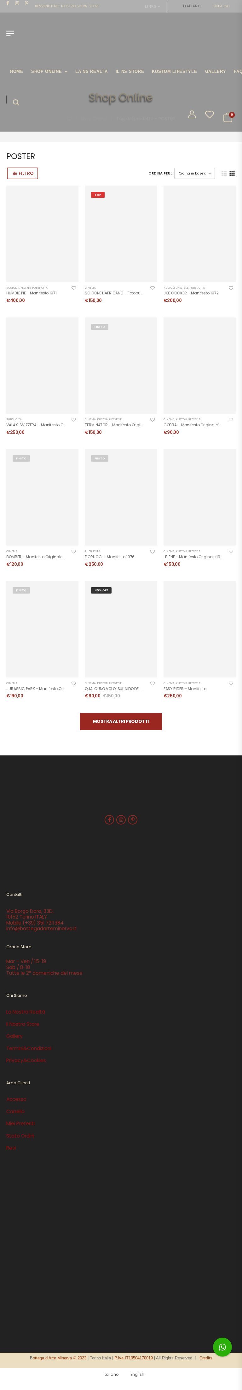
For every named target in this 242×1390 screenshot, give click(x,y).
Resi (11, 1148)
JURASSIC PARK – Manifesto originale (41, 688)
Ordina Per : (160, 173)
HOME (16, 71)
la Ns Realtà (91, 71)
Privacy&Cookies (26, 1060)
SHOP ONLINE (46, 71)
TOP (98, 195)
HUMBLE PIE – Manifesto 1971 (31, 293)
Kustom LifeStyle (174, 71)
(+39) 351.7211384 (43, 923)
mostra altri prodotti (121, 721)
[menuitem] (189, 6)
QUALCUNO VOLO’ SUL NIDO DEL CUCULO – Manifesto (132, 688)
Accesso (16, 1099)
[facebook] (7, 3)
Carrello (15, 1111)
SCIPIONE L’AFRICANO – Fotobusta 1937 (120, 293)
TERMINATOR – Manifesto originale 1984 (121, 425)
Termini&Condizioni (28, 1048)
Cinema (90, 288)
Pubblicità (40, 288)
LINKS (150, 6)
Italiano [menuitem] (192, 6)
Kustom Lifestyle (18, 288)
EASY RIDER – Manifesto (185, 688)
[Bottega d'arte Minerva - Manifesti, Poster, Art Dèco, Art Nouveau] (41, 36)
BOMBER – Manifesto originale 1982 (39, 556)
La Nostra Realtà (25, 1011)
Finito (100, 327)
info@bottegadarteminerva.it (41, 928)
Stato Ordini (20, 1136)
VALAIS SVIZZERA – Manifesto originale (42, 425)
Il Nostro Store (22, 1024)
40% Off (101, 590)
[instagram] (17, 3)
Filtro (26, 173)
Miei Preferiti (20, 1123)
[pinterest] (27, 3)
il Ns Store (130, 71)
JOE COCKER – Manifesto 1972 (191, 293)
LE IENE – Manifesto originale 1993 (194, 556)
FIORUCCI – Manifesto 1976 (110, 556)
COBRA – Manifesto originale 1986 (195, 425)
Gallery (215, 71)
